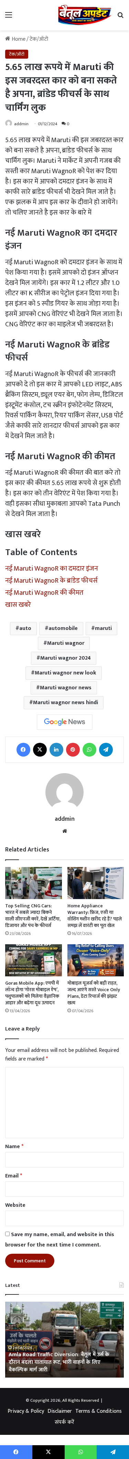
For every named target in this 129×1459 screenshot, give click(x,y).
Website (15, 1205)
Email (13, 1176)
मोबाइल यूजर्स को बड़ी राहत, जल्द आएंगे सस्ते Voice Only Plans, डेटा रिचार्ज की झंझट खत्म (93, 993)
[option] (64, 1340)
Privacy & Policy (26, 1411)
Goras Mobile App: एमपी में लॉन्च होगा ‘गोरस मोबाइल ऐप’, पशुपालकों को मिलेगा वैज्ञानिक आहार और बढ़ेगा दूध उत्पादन (32, 993)
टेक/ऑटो (39, 39)
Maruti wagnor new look (65, 673)
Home (17, 39)
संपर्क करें (64, 1422)
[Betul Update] (85, 15)
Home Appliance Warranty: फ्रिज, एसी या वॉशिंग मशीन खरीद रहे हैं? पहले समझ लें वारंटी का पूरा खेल (94, 915)
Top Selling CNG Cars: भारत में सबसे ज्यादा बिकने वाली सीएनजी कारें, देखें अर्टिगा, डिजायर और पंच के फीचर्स (33, 915)
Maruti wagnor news (66, 687)
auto (25, 628)
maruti (103, 628)
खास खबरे (18, 605)
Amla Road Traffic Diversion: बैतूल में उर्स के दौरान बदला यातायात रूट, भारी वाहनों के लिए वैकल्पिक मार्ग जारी (59, 1362)
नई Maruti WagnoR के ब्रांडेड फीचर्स (51, 580)
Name (14, 1146)
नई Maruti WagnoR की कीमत (44, 593)
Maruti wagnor (65, 643)
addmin (21, 123)
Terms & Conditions (98, 1411)
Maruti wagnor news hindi (65, 702)
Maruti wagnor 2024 (65, 658)
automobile (63, 628)
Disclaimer (59, 1411)
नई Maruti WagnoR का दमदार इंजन (51, 568)
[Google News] (65, 722)
